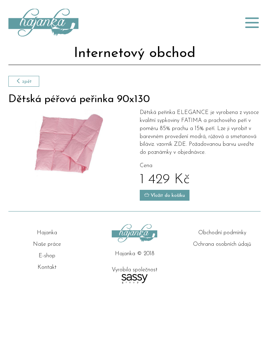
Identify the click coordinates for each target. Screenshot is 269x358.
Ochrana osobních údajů (222, 244)
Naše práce (47, 244)
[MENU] (252, 22)
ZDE (180, 144)
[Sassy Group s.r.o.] (134, 279)
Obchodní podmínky (222, 233)
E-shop (47, 256)
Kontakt (46, 267)
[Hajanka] (90, 22)
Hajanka (47, 233)
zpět (26, 81)
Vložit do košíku (167, 195)
